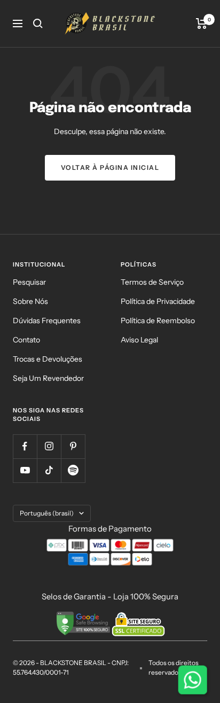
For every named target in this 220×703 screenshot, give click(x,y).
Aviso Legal (139, 340)
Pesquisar (29, 282)
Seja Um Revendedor (48, 378)
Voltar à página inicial (110, 167)
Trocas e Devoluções (47, 359)
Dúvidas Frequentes (47, 320)
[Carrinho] (201, 23)
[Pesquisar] (38, 23)
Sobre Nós (30, 301)
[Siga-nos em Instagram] (49, 446)
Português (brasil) (47, 513)
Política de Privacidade (158, 301)
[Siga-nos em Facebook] (25, 446)
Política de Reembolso (158, 320)
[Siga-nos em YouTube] (25, 470)
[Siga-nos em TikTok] (49, 470)
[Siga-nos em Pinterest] (73, 446)
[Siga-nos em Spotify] (73, 470)
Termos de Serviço (152, 282)
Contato (26, 340)
